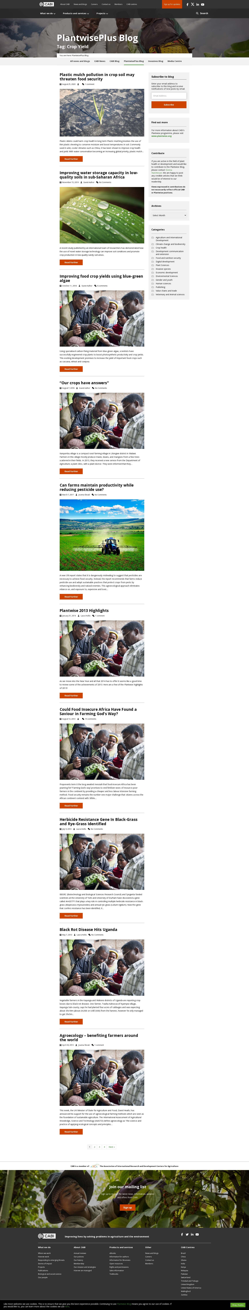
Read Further (71, 159)
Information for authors (119, 1256)
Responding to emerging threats (51, 1260)
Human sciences (163, 283)
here (67, 1306)
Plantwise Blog (124, 1303)
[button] (187, 4)
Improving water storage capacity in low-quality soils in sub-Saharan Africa (99, 175)
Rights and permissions (119, 1267)
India (183, 1263)
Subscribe (169, 104)
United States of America (191, 1288)
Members (118, 4)
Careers (94, 4)
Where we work (44, 1253)
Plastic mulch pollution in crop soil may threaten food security (97, 77)
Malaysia (184, 1270)
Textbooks (114, 1274)
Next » (112, 1147)
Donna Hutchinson (161, 171)
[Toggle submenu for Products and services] (88, 13)
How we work (43, 1256)
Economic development (167, 272)
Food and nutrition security (168, 258)
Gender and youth (164, 279)
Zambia (184, 1295)
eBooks (113, 1253)
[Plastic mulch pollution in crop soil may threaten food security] (102, 112)
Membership (79, 1263)
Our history (78, 1260)
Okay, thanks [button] (238, 1305)
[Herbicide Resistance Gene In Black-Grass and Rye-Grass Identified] (102, 861)
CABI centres (132, 4)
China (183, 1256)
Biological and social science (49, 1274)
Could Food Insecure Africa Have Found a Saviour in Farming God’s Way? (98, 711)
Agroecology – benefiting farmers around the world (99, 1037)
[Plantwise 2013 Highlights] (102, 648)
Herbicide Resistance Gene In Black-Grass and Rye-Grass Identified (98, 821)
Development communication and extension (170, 253)
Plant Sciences (162, 265)
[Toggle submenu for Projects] (107, 13)
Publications (43, 1270)
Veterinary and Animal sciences (170, 294)
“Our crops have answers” (84, 382)
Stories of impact (45, 1263)
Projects (41, 1267)
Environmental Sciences (167, 276)
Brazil (183, 1253)
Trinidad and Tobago (189, 1281)
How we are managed (83, 1270)
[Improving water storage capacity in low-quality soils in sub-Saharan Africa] (102, 215)
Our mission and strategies (85, 1267)
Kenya (183, 1267)
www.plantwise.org (161, 136)
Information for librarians (120, 1260)
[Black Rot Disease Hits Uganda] (102, 967)
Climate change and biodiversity (170, 244)
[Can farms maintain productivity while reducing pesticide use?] (102, 534)
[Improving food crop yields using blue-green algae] (102, 318)
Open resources (116, 1263)
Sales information (117, 1270)
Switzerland (185, 1277)
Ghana (183, 1260)
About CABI (65, 4)
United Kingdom (187, 1284)
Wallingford (185, 1291)
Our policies (79, 1256)
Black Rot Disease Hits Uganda (88, 929)
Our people (43, 1277)
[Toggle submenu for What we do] (54, 13)
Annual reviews (80, 1253)
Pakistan (184, 1274)
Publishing (160, 287)
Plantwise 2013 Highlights (84, 610)
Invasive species (163, 269)
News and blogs (80, 4)
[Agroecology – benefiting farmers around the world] (102, 1077)
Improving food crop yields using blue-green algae (101, 278)
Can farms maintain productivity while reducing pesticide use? (97, 487)
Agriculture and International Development (169, 239)
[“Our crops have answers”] (102, 420)
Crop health (161, 247)
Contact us (106, 4)
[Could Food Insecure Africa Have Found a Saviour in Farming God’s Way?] (102, 751)
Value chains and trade (166, 290)
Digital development (165, 261)
